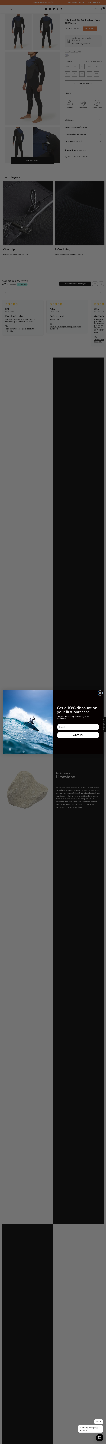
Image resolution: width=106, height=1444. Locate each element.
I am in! (78, 734)
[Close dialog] (100, 693)
